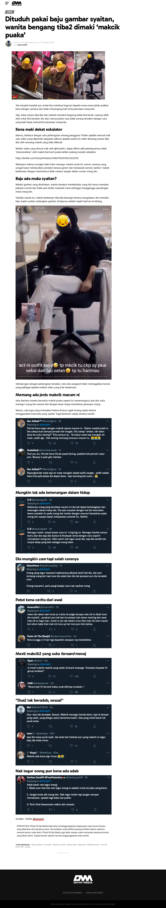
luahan (48, 845)
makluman (72, 845)
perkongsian (93, 845)
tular (104, 845)
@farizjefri (38, 818)
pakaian (82, 845)
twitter (20, 847)
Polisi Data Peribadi (72, 893)
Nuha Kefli (22, 45)
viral (28, 847)
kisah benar (37, 845)
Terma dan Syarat (94, 893)
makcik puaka (60, 845)
